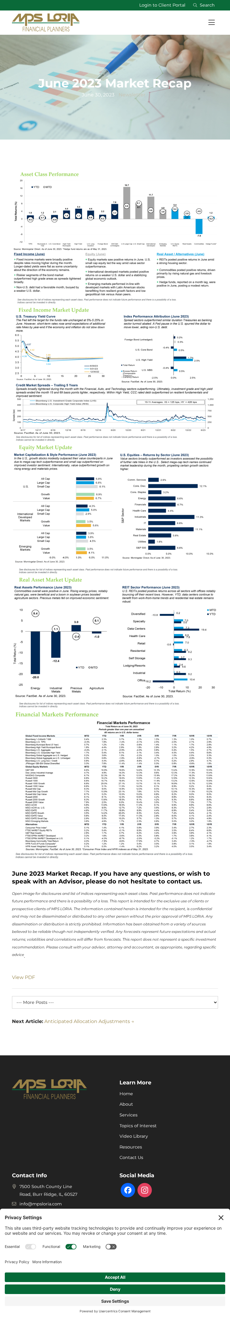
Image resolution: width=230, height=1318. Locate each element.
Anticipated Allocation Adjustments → (89, 1021)
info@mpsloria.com (40, 1204)
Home (126, 1093)
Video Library (133, 1136)
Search (206, 5)
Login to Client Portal (162, 5)
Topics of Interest (138, 1125)
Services (128, 1115)
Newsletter (132, 95)
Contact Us (131, 1157)
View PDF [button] (23, 977)
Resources (130, 1147)
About (126, 1104)
